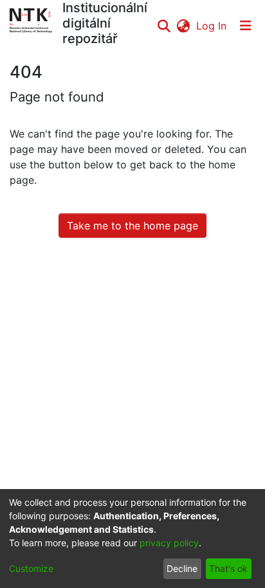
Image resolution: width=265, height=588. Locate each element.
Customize (31, 568)
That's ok (228, 568)
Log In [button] (212, 25)
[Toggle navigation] (245, 25)
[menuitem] (183, 25)
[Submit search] (164, 25)
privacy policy (169, 542)
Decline (182, 568)
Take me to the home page (132, 225)
